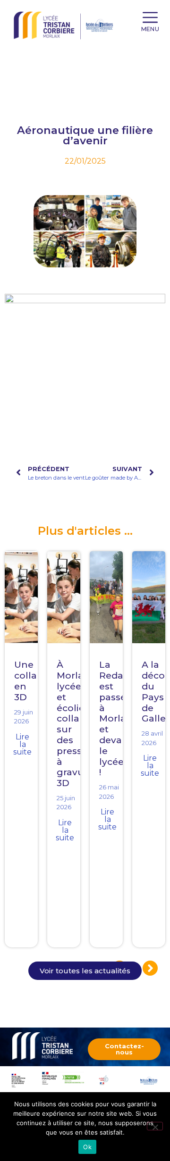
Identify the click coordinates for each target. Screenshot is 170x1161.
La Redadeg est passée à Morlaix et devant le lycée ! (120, 718)
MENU (150, 29)
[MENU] (150, 17)
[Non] (155, 1126)
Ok (87, 1147)
